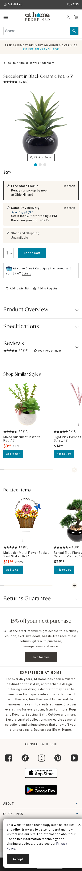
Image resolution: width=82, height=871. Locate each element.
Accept (18, 859)
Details (26, 273)
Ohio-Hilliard (24, 194)
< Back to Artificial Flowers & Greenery (28, 63)
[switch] (17, 288)
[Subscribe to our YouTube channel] (74, 758)
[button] (37, 17)
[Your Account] (67, 17)
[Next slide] (74, 469)
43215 (44, 220)
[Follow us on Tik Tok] (25, 758)
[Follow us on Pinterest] (57, 758)
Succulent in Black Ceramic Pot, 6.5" (38, 77)
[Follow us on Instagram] (41, 758)
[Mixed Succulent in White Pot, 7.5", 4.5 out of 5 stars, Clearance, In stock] (26, 404)
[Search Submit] (74, 31)
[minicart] (76, 17)
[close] (79, 825)
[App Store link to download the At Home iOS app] (41, 772)
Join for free (41, 657)
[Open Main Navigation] (5, 17)
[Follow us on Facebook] (8, 758)
